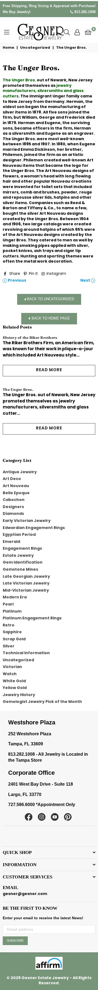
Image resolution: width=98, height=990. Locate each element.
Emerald (11, 541)
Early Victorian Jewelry (27, 520)
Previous (16, 280)
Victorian (12, 666)
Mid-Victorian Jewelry (26, 590)
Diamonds (13, 513)
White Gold (14, 681)
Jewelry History (19, 694)
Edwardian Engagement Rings (34, 527)
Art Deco (12, 478)
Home (8, 47)
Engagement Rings (22, 548)
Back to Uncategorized (50, 299)
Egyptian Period (19, 534)
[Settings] (77, 32)
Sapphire (12, 632)
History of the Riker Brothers (30, 337)
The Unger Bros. (19, 80)
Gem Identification (22, 562)
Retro (8, 625)
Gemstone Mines (20, 569)
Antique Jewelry (20, 472)
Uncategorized (35, 47)
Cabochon (13, 499)
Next (85, 280)
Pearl (8, 604)
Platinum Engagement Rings (32, 618)
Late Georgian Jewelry (26, 576)
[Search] (66, 32)
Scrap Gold (14, 639)
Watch (10, 674)
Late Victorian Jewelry (26, 583)
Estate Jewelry (18, 555)
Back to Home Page (51, 318)
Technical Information (26, 653)
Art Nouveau (16, 485)
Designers (13, 506)
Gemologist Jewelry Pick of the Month (42, 701)
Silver (8, 646)
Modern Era (15, 597)
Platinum (12, 611)
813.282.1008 (84, 12)
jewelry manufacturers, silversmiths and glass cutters (43, 91)
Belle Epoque (16, 493)
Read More (49, 370)
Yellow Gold (15, 687)
